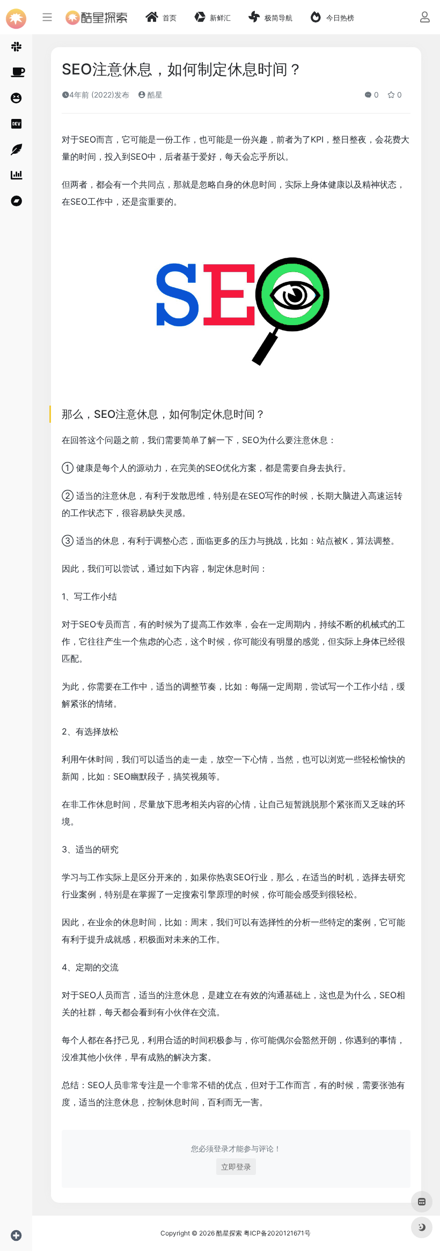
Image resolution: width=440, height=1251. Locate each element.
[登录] (424, 18)
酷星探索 (229, 1233)
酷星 (154, 94)
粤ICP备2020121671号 (277, 1233)
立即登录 (236, 1166)
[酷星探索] (96, 17)
